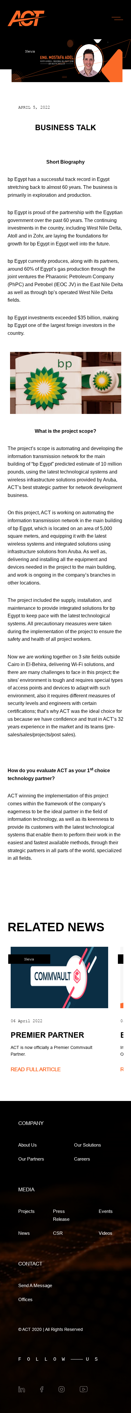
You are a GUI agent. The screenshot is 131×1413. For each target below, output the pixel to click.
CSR (58, 1233)
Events (106, 1211)
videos (105, 1233)
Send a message (35, 1285)
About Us (27, 1144)
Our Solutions (87, 1144)
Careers (82, 1158)
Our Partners (31, 1158)
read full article (36, 1069)
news (24, 1233)
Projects (26, 1211)
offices (25, 1299)
